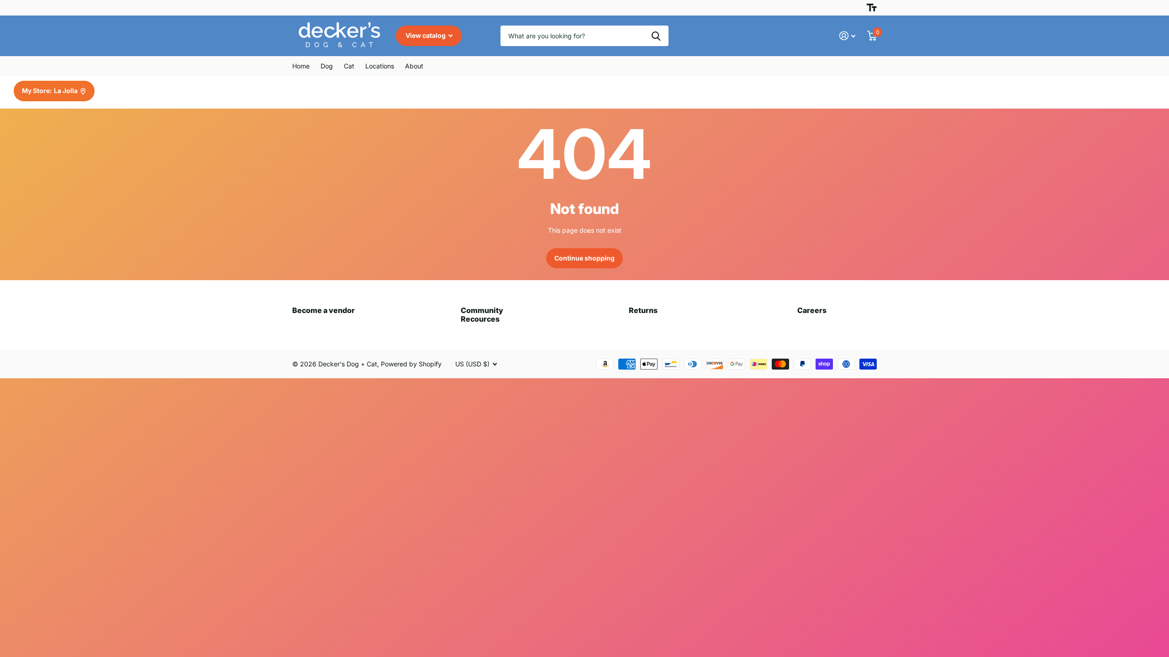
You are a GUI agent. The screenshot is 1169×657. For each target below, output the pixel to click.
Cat (349, 66)
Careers (812, 310)
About (414, 66)
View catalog (426, 35)
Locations (379, 66)
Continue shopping (584, 258)
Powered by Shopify (411, 364)
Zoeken (656, 36)
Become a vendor (323, 310)
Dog (327, 66)
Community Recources (482, 314)
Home (301, 66)
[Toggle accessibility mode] (872, 8)
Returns (643, 310)
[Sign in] (847, 36)
